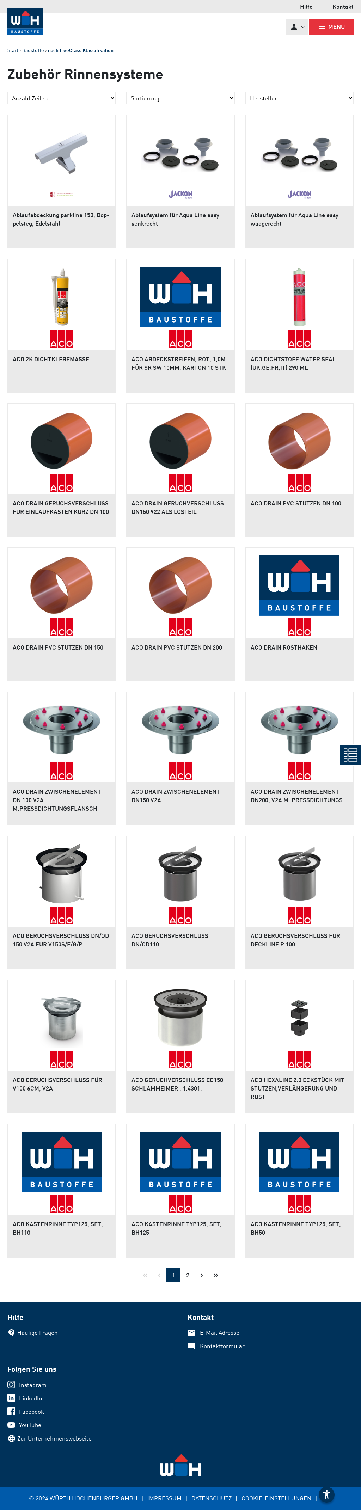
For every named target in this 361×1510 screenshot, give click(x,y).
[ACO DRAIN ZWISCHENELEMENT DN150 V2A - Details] (180, 727)
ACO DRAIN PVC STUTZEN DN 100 (296, 503)
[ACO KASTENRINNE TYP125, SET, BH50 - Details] (299, 1159)
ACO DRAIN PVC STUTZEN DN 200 (176, 647)
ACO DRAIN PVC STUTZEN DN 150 (58, 647)
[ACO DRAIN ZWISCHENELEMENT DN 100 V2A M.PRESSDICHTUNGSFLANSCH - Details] (61, 727)
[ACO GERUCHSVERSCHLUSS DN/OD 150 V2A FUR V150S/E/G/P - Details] (61, 871)
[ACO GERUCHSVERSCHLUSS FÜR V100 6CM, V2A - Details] (61, 1015)
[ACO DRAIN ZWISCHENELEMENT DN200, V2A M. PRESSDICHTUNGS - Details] (299, 727)
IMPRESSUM (164, 1498)
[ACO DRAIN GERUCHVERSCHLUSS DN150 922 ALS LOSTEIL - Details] (180, 439)
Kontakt (343, 6)
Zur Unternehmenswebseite (54, 1438)
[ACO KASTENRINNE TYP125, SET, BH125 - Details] (180, 1159)
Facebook (31, 1411)
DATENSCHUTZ (211, 1498)
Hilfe (306, 6)
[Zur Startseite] (25, 21)
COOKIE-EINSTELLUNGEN (276, 1498)
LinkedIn (30, 1398)
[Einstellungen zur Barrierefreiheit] (327, 1495)
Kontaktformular (222, 1346)
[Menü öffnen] (350, 755)
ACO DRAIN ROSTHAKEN (284, 647)
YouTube (30, 1425)
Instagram (33, 1384)
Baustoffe (33, 50)
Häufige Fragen (37, 1332)
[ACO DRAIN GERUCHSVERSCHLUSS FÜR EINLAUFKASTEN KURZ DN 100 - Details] (61, 439)
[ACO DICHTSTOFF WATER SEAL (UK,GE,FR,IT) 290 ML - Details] (299, 294)
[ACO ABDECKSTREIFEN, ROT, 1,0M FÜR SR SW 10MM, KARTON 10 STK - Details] (180, 294)
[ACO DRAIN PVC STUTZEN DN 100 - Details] (299, 439)
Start (12, 50)
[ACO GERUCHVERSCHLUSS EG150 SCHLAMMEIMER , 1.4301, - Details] (180, 1015)
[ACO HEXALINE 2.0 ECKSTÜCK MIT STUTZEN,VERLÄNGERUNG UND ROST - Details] (299, 1015)
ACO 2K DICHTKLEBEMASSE (51, 359)
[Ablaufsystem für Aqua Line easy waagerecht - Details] (299, 150)
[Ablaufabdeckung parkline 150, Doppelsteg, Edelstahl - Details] (61, 150)
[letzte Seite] (216, 1275)
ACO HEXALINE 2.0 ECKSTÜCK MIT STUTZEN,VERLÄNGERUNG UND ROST (297, 1088)
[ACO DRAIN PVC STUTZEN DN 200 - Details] (180, 583)
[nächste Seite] (202, 1275)
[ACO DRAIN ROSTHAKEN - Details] (299, 583)
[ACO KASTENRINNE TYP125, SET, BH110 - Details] (61, 1159)
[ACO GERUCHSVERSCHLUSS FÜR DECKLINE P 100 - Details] (299, 871)
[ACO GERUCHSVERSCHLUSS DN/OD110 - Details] (180, 871)
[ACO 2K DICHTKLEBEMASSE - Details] (61, 294)
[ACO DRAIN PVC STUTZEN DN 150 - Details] (61, 583)
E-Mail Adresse (219, 1332)
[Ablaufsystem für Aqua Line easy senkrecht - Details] (180, 150)
